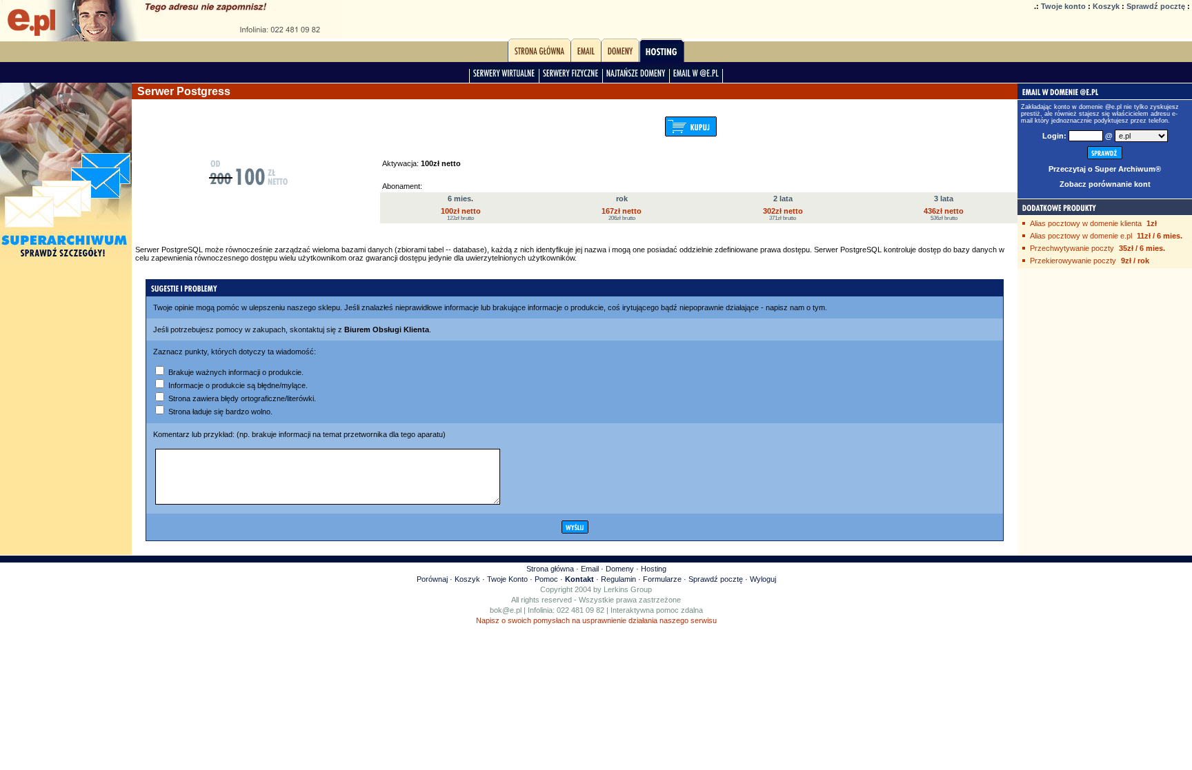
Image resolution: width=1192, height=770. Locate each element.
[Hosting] (661, 54)
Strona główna (550, 569)
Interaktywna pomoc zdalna (656, 610)
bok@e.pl (506, 610)
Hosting (653, 569)
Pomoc (546, 579)
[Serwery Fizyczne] (570, 76)
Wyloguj (763, 579)
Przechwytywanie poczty (1072, 248)
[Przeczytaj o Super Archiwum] (66, 260)
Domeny (620, 569)
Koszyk (1106, 6)
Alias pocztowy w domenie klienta (1086, 223)
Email (590, 569)
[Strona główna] (539, 54)
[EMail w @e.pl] (696, 76)
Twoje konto (1063, 6)
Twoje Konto (507, 579)
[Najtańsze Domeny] (636, 76)
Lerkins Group (628, 589)
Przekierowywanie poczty (1073, 260)
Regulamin (618, 579)
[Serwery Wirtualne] (504, 76)
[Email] (586, 54)
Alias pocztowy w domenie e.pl (1081, 236)
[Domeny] (620, 54)
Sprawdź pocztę (1155, 6)
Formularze (662, 579)
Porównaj (432, 579)
